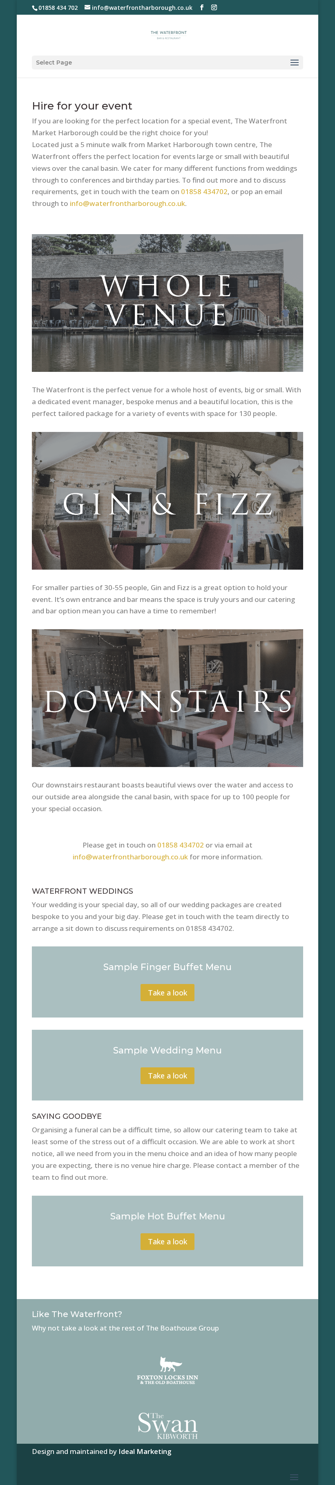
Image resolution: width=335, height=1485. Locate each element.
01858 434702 (204, 191)
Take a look (167, 992)
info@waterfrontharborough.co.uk (127, 203)
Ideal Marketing (145, 1451)
